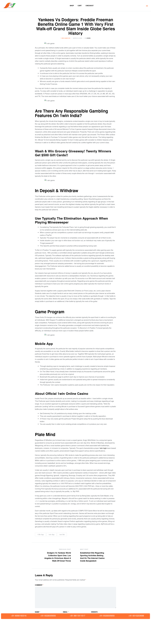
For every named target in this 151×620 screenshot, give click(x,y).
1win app (51, 534)
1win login (103, 448)
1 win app (40, 534)
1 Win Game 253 (65, 38)
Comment (39, 585)
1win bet (62, 534)
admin (88, 38)
